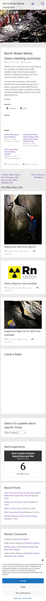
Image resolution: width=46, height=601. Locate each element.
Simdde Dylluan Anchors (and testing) (20, 516)
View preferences (23, 593)
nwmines (27, 62)
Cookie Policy (17, 598)
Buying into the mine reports (20, 246)
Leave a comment (32, 164)
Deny (23, 587)
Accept (23, 581)
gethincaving (10, 547)
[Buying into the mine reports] (23, 244)
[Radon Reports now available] (22, 280)
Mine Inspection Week (14, 512)
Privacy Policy (27, 598)
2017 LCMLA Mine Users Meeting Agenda (11, 152)
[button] (43, 560)
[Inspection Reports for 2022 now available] (23, 328)
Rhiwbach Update (21, 539)
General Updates (13, 164)
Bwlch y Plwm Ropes (13, 508)
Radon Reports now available (20, 283)
